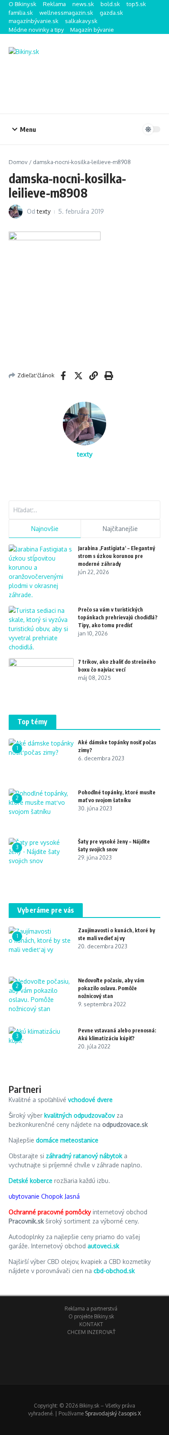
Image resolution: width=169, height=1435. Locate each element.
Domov (18, 161)
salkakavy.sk (81, 20)
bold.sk (110, 3)
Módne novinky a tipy (36, 29)
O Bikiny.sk (22, 3)
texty (44, 211)
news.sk (83, 3)
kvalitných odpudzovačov (79, 1115)
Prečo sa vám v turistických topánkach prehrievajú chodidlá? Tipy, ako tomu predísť (118, 617)
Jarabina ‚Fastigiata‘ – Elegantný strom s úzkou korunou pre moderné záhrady (116, 556)
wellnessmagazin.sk (66, 12)
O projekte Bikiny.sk (91, 1316)
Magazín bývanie (92, 29)
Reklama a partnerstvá (91, 1308)
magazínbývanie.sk (33, 20)
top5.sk (136, 3)
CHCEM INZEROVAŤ (91, 1332)
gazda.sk (111, 12)
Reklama (54, 3)
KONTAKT (91, 1324)
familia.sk (21, 12)
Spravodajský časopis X (113, 1413)
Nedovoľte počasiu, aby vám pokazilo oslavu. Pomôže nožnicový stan (111, 988)
